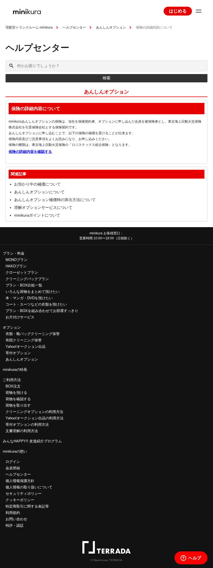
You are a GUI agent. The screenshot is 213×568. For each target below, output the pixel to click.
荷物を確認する (18, 399)
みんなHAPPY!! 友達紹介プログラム (32, 441)
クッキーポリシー (20, 500)
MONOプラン (16, 260)
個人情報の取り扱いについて (29, 487)
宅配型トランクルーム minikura (29, 27)
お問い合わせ (16, 519)
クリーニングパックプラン (27, 279)
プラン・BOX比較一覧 (24, 285)
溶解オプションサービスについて (43, 207)
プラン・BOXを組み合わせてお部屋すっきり (42, 311)
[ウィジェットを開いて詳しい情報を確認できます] (190, 558)
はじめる (178, 11)
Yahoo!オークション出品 (25, 346)
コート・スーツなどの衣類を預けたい (36, 304)
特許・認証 (15, 525)
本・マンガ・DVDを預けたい (29, 298)
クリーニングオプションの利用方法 (34, 412)
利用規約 (13, 513)
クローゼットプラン (22, 272)
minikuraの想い (15, 451)
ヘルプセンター (74, 27)
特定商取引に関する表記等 (27, 506)
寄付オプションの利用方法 (27, 424)
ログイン (13, 462)
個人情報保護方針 (20, 481)
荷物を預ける (16, 392)
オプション (12, 327)
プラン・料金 (13, 253)
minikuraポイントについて (37, 215)
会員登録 (13, 468)
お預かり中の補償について (37, 184)
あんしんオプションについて (39, 192)
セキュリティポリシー (24, 493)
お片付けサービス (20, 317)
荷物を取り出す (18, 405)
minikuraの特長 (15, 369)
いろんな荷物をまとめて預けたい (33, 292)
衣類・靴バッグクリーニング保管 (33, 334)
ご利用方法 (12, 380)
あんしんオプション (111, 27)
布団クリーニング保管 (24, 340)
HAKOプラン (16, 266)
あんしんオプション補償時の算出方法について (55, 199)
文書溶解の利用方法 (22, 431)
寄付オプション (18, 353)
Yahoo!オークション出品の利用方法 (35, 418)
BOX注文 (13, 386)
